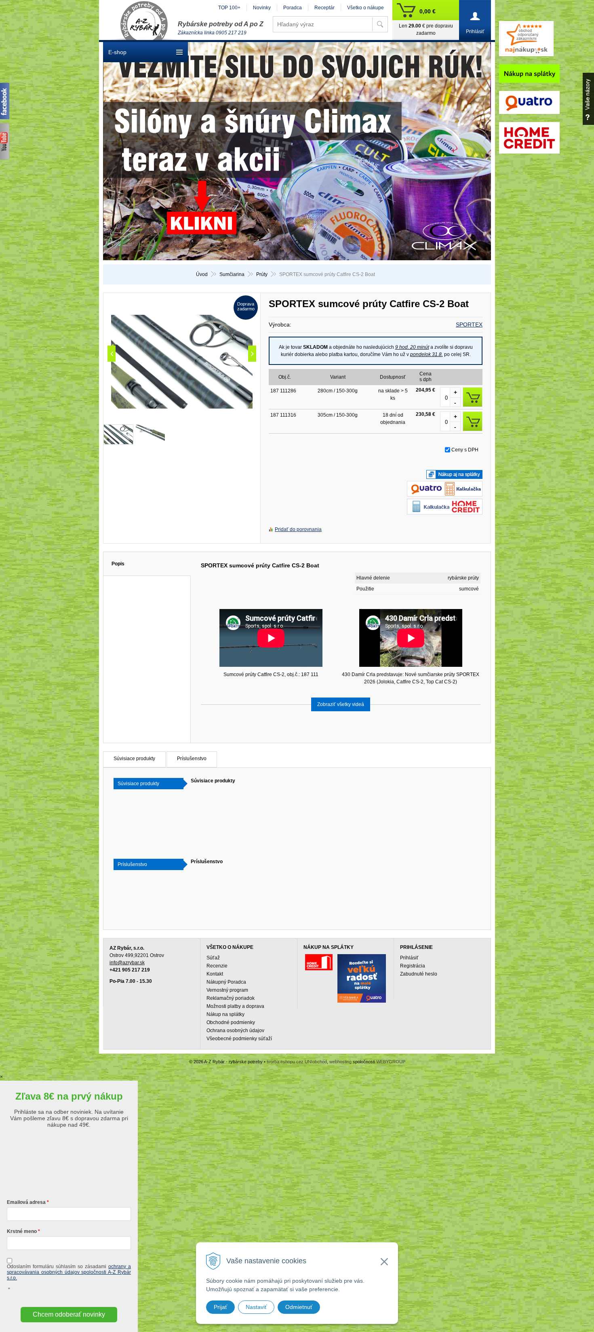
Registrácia (412, 966)
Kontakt (214, 974)
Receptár (324, 8)
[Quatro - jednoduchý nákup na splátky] (361, 978)
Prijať (220, 1307)
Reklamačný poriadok (230, 998)
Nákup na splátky (225, 1014)
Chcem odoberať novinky (69, 1314)
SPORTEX (469, 324)
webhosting (340, 1061)
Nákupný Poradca (226, 982)
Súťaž (213, 958)
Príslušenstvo (191, 758)
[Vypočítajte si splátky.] (444, 493)
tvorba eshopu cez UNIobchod (297, 1061)
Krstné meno (22, 1231)
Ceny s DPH (464, 450)
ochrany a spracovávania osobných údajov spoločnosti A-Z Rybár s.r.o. (69, 1272)
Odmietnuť (298, 1307)
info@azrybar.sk (127, 962)
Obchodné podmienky (230, 1022)
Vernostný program (227, 990)
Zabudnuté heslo (418, 974)
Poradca (292, 8)
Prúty (262, 274)
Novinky (262, 8)
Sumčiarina (231, 274)
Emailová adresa (26, 1202)
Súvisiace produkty (134, 758)
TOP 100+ (229, 8)
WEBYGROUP (390, 1061)
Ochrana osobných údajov (235, 1030)
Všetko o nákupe (365, 8)
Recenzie (216, 966)
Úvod (202, 274)
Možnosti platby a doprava (235, 1006)
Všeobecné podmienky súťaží (239, 1038)
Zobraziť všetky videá (340, 704)
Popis (118, 564)
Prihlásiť (409, 958)
